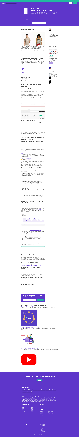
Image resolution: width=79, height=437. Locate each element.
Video (27, 401)
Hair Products (52, 398)
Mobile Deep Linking (42, 414)
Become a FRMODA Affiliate (41, 22)
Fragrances (39, 398)
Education (47, 389)
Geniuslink (23, 411)
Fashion (23, 69)
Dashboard (41, 417)
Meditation (51, 399)
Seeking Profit (28, 391)
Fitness (35, 398)
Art (41, 396)
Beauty (23, 68)
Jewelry (23, 72)
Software (46, 400)
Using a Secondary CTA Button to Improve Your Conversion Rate (30, 327)
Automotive (43, 396)
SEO (31, 391)
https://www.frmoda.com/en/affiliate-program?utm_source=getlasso (31, 265)
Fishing (33, 398)
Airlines (32, 396)
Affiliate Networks (24, 396)
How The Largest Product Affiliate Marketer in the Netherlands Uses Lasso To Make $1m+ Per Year (43, 424)
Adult (30, 396)
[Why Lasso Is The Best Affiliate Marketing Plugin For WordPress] (29, 317)
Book (53, 396)
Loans (44, 399)
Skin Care (40, 400)
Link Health (49, 416)
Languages (42, 399)
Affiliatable (32, 407)
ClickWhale (32, 409)
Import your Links (50, 415)
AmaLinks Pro (23, 409)
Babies (45, 396)
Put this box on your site (28, 158)
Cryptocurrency (52, 397)
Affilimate (32, 408)
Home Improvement (32, 399)
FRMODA (22, 153)
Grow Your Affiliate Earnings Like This (43, 431)
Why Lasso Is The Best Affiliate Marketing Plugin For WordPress (29, 306)
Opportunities (41, 416)
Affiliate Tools (24, 389)
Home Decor (28, 399)
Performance (49, 417)
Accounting (28, 396)
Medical (48, 399)
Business (26, 397)
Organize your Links (50, 413)
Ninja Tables (32, 411)
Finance (31, 398)
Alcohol (35, 396)
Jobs (40, 399)
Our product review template (26, 197)
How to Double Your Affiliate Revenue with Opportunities (43, 428)
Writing (42, 401)
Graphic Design (48, 398)
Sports (52, 400)
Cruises (49, 397)
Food (36, 398)
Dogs (54, 397)
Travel (26, 401)
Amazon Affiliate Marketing (29, 389)
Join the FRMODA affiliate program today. (27, 55)
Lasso (31, 159)
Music (53, 399)
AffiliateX (23, 408)
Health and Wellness (24, 399)
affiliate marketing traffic (28, 287)
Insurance (36, 399)
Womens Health (39, 401)
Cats (32, 397)
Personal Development (27, 400)
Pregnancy (32, 400)
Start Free (34, 22)
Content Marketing (43, 389)
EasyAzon (23, 410)
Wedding (33, 401)
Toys (24, 401)
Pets (30, 400)
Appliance (39, 396)
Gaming (41, 398)
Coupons (45, 397)
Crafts (47, 397)
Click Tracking (49, 414)
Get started (39, 380)
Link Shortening (41, 412)
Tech (22, 401)
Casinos (31, 397)
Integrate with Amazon (50, 411)
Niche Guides (54, 389)
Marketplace (41, 411)
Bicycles (52, 396)
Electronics (26, 398)
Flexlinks (32, 410)
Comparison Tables (42, 413)
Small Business (43, 400)
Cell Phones (35, 397)
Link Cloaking (49, 412)
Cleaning (40, 397)
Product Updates (24, 391)
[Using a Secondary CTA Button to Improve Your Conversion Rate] (29, 338)
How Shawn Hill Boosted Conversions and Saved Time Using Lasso (43, 426)
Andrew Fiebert (51, 31)
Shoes (23, 73)
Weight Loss (36, 401)
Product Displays (42, 415)
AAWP (23, 407)
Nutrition (23, 400)
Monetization (50, 389)
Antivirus (37, 396)
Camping (28, 397)
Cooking (43, 397)
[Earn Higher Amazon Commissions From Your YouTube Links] (29, 359)
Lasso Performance (39, 209)
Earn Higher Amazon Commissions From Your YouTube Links (29, 348)
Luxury (46, 399)
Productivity (35, 400)
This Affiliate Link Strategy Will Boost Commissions (43, 430)
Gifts (46, 398)
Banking (48, 396)
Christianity (38, 397)
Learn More (23, 158)
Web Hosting (30, 401)
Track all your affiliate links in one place (35, 230)
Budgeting (23, 397)
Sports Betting (49, 400)
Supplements (54, 400)
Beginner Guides (35, 389)
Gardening (44, 398)
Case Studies (39, 389)
